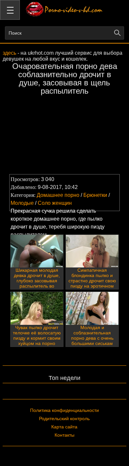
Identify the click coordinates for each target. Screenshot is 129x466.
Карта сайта (64, 426)
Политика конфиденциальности (64, 410)
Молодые (22, 203)
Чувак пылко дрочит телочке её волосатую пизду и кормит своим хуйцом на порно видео (37, 338)
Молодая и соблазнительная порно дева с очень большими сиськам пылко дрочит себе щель (92, 341)
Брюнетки (95, 195)
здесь (9, 53)
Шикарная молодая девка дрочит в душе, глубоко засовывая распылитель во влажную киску (37, 280)
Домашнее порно (58, 195)
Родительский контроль (64, 418)
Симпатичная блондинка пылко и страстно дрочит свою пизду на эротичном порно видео (92, 280)
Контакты (64, 435)
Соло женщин (55, 203)
